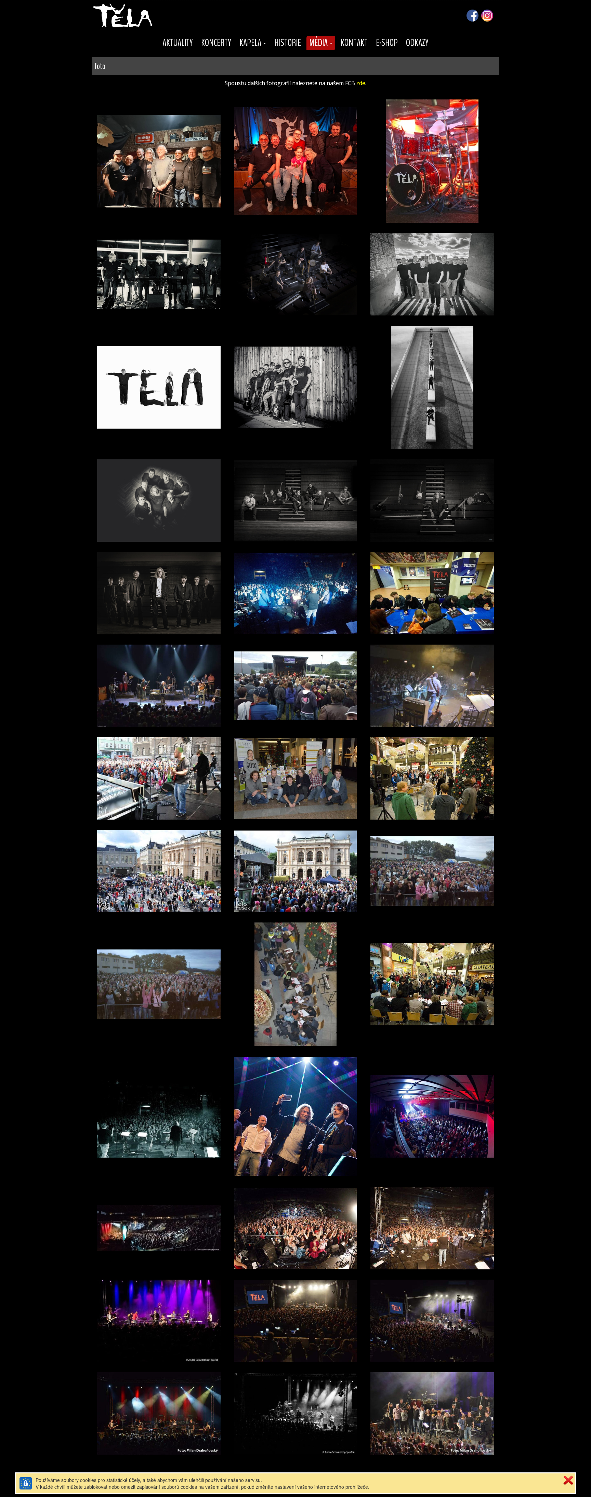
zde (360, 83)
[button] (253, 43)
